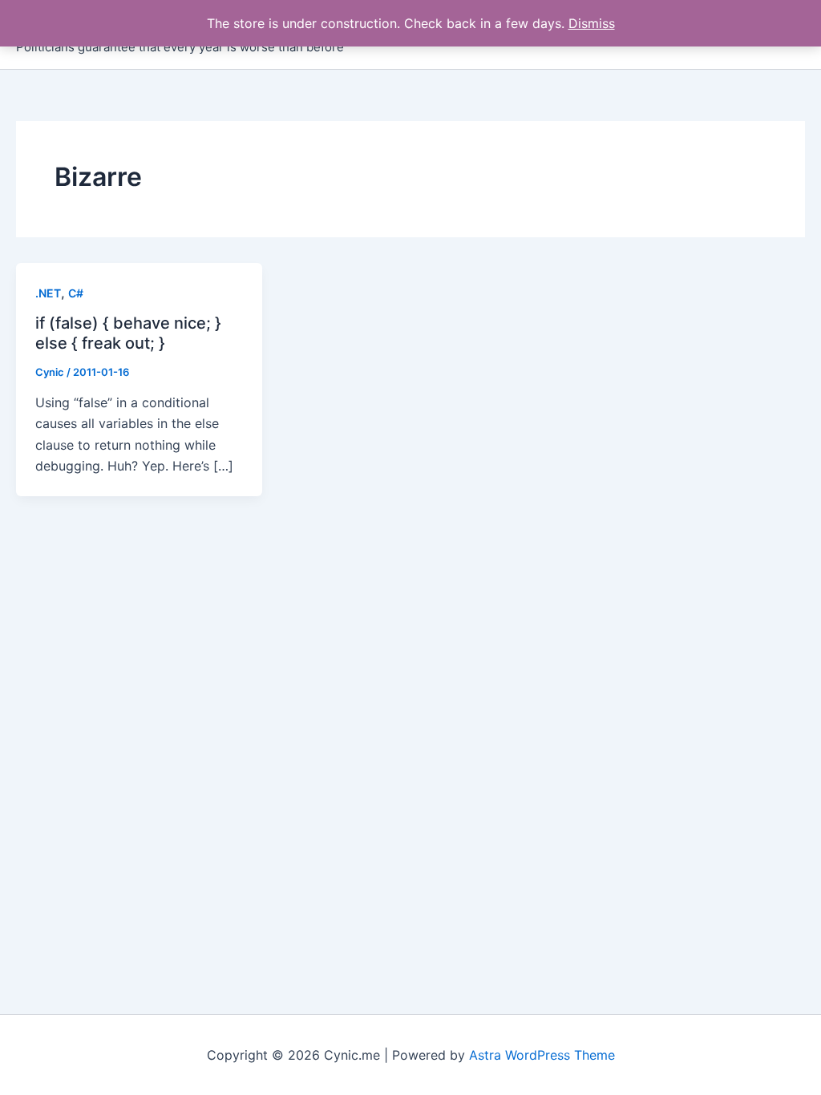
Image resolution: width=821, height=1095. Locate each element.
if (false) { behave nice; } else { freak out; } (128, 333)
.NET (48, 293)
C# (75, 293)
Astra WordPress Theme (542, 1055)
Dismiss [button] (591, 23)
